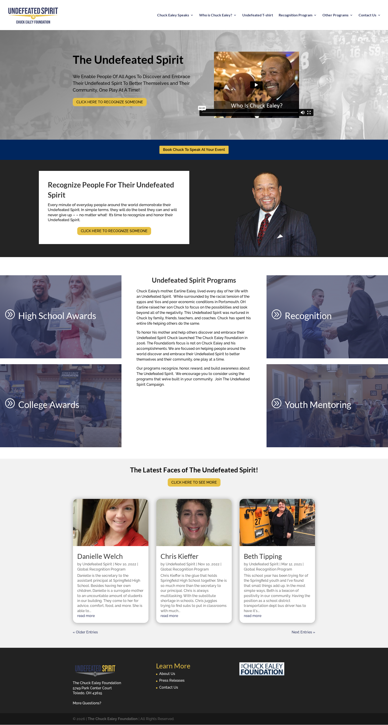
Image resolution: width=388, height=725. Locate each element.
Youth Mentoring (318, 404)
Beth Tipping (263, 556)
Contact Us (367, 15)
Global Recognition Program (101, 569)
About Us (167, 674)
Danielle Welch (100, 556)
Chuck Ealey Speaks (173, 15)
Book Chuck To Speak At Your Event (194, 150)
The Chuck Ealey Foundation (113, 719)
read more (86, 616)
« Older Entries (85, 632)
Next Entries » (303, 632)
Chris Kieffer (179, 556)
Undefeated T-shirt (257, 15)
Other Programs (335, 15)
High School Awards (57, 315)
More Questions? (87, 703)
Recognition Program (295, 15)
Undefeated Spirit (97, 564)
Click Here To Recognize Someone (109, 102)
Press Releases (172, 680)
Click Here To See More (194, 482)
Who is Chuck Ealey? (215, 15)
